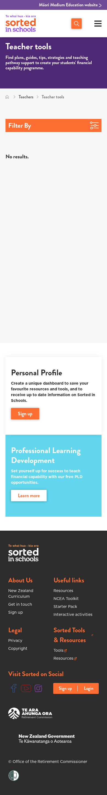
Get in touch (20, 604)
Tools (60, 650)
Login (88, 688)
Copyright (17, 648)
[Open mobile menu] (98, 23)
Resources (63, 590)
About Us (20, 580)
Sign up (15, 612)
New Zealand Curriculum (20, 593)
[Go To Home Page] (7, 97)
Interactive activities (73, 614)
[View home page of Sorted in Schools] (20, 23)
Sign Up (25, 413)
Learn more (29, 495)
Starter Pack (65, 606)
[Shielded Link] (13, 775)
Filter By (19, 125)
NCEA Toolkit (66, 598)
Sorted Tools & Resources (73, 635)
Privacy (15, 640)
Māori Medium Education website (69, 5)
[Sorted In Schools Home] (23, 553)
